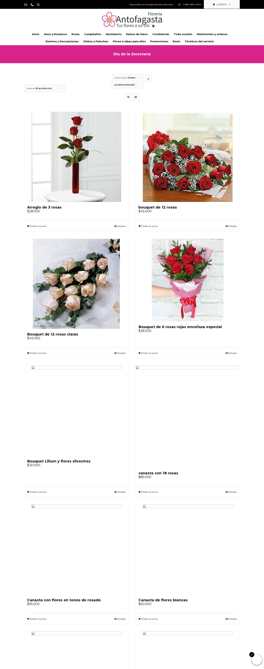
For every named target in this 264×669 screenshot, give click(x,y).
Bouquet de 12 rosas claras (52, 334)
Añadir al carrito (38, 226)
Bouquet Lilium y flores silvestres (59, 461)
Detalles (121, 226)
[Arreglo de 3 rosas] (76, 157)
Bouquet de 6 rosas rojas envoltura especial (180, 327)
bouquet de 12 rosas (157, 207)
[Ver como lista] (135, 97)
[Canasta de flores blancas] (188, 550)
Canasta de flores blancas (163, 600)
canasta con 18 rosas (158, 473)
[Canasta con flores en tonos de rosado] (76, 550)
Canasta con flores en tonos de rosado (64, 600)
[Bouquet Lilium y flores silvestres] (76, 411)
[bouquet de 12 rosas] (188, 157)
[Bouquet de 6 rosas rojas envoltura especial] (188, 280)
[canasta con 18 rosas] (188, 417)
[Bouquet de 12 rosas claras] (76, 284)
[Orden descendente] (148, 78)
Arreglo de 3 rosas (44, 207)
